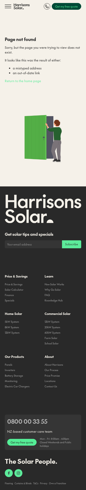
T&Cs (35, 483)
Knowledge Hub (54, 300)
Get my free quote (22, 442)
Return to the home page (23, 81)
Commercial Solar (57, 313)
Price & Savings (16, 276)
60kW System (52, 332)
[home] (22, 6)
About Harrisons (54, 364)
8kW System (12, 327)
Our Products (14, 356)
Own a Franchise (57, 483)
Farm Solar (51, 338)
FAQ (47, 295)
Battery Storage (14, 375)
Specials (9, 300)
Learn (49, 276)
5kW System (12, 321)
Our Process (51, 370)
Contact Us (51, 386)
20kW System (52, 327)
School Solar (52, 343)
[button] (8, 6)
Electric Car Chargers (17, 386)
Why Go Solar (53, 289)
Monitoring (11, 381)
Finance (9, 295)
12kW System (12, 332)
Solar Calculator (14, 289)
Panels (8, 364)
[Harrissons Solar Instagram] (18, 473)
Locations (50, 381)
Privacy (43, 483)
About (49, 356)
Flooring (9, 483)
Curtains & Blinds (23, 483)
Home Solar (13, 313)
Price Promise (52, 375)
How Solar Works (54, 284)
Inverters (10, 370)
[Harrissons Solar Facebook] (9, 473)
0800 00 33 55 (27, 421)
